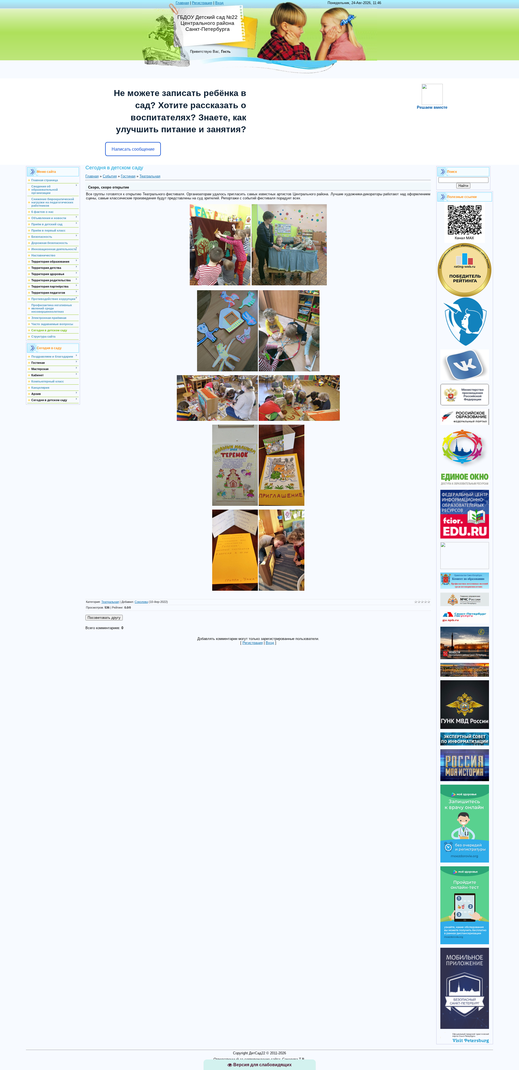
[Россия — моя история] (464, 780)
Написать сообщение (133, 149)
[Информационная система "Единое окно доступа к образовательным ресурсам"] (464, 485)
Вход (219, 3)
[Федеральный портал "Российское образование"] (464, 424)
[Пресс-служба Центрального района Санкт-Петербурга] (464, 675)
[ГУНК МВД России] (464, 728)
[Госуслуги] (464, 622)
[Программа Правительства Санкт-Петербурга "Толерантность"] (464, 468)
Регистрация (202, 3)
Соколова (141, 601)
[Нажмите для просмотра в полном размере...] (220, 284)
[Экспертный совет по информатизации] (464, 744)
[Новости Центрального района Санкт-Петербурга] (464, 658)
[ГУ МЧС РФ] (464, 605)
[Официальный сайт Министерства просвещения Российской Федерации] (464, 404)
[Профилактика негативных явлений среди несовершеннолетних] (464, 588)
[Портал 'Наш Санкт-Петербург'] (464, 568)
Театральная (149, 176)
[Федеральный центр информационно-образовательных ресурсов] (464, 537)
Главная (182, 3)
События (110, 176)
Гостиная (128, 176)
